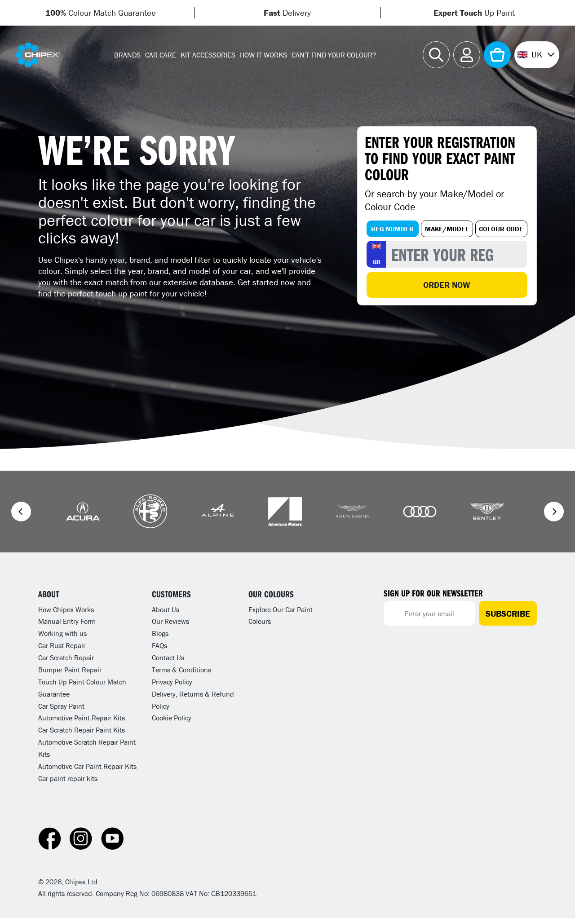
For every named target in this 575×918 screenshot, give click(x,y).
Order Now (446, 284)
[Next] (554, 511)
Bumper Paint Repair (70, 669)
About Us (165, 609)
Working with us (62, 633)
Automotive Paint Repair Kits (81, 717)
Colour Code (501, 229)
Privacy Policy (172, 681)
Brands (127, 54)
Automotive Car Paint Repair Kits (87, 766)
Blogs (160, 633)
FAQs (159, 645)
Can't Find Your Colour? (334, 54)
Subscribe (508, 613)
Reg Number (392, 229)
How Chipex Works (66, 609)
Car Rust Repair (61, 645)
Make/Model (447, 229)
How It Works (263, 54)
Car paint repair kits (67, 778)
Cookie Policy (171, 717)
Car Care (160, 54)
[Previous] (21, 511)
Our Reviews (170, 621)
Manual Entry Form (67, 621)
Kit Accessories (208, 54)
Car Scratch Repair (66, 657)
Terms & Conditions (181, 669)
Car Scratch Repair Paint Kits (81, 729)
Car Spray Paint (61, 706)
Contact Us (168, 657)
